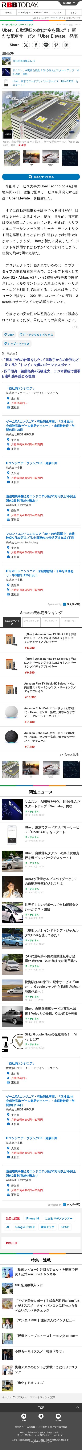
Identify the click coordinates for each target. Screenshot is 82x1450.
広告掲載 (31, 1427)
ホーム (8, 12)
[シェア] (36, 45)
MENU (67, 3)
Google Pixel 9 (24, 1227)
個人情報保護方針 (58, 1427)
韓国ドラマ (47, 1227)
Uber (11, 335)
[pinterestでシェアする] (56, 45)
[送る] (46, 45)
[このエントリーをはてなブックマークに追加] (66, 45)
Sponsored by (54, 604)
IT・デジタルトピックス (38, 335)
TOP (41, 1407)
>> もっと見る (69, 754)
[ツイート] (26, 45)
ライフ (73, 12)
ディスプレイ (50, 620)
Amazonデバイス (12, 622)
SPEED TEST (41, 12)
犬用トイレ (70, 620)
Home (24, 1420)
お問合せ (19, 1427)
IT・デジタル (25, 12)
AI (7, 1227)
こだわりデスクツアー (59, 1218)
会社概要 (42, 1427)
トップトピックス (18, 344)
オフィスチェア (31, 620)
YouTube (58, 1420)
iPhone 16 (32, 1218)
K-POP (65, 1227)
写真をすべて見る (44, 177)
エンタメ (57, 12)
